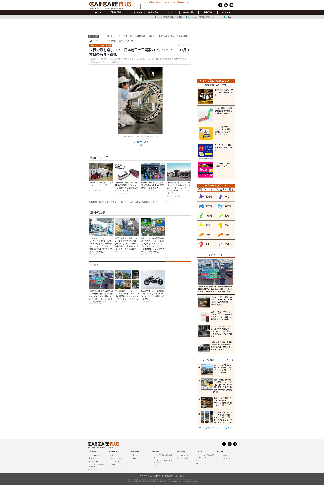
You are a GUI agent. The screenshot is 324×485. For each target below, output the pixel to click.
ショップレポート (108, 36)
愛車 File (151, 36)
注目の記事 (116, 12)
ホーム (98, 12)
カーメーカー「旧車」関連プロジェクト (204, 17)
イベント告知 (222, 455)
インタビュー (201, 463)
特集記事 (208, 12)
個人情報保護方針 (167, 476)
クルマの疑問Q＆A (166, 36)
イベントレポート (224, 458)
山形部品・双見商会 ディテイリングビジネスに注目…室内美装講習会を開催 (129, 202)
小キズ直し (136, 455)
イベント (226, 12)
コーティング (114, 461)
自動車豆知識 (182, 36)
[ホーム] (90, 41)
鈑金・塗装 (153, 12)
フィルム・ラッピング (117, 464)
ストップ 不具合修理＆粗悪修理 (169, 17)
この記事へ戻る (141, 143)
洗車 (111, 455)
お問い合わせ (179, 476)
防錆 (134, 458)
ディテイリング (135, 12)
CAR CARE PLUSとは (145, 476)
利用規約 (157, 476)
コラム (228, 17)
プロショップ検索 (182, 458)
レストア (171, 12)
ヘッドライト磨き (116, 458)
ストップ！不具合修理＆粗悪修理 (132, 36)
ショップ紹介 (189, 12)
